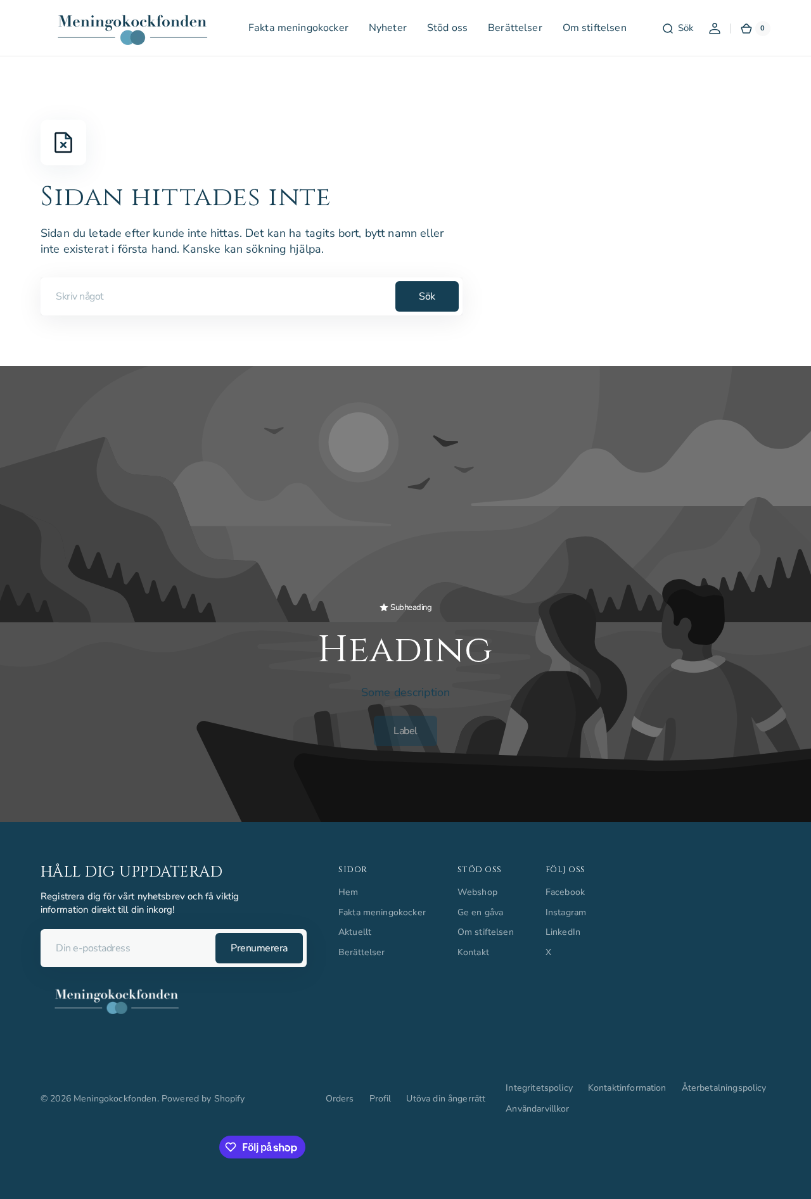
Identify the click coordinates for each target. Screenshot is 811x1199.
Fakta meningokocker (382, 912)
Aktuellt (354, 932)
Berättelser (361, 952)
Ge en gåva (480, 912)
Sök (427, 296)
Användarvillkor (537, 1109)
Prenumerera (259, 948)
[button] (677, 28)
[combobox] (252, 296)
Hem (348, 892)
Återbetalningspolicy (724, 1088)
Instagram (566, 912)
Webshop (477, 892)
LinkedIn (563, 932)
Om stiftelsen (485, 932)
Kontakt (473, 952)
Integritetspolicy (539, 1088)
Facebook (565, 892)
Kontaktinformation (627, 1088)
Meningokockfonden (115, 1099)
